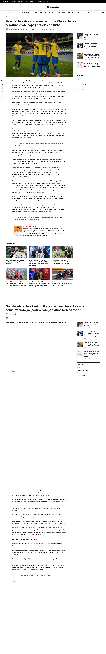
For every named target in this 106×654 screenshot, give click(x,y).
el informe (32, 534)
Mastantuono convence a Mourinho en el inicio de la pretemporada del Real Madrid (61, 261)
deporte (33, 29)
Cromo (14, 546)
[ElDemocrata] (53, 6)
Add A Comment (39, 293)
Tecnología (62, 12)
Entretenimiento (79, 12)
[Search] (101, 12)
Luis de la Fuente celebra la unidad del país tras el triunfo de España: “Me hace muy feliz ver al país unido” (39, 284)
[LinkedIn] (2, 91)
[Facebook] (2, 84)
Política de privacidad (82, 84)
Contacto (89, 12)
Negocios (47, 12)
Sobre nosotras (81, 89)
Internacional (38, 12)
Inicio (16, 12)
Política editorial (81, 87)
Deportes (70, 12)
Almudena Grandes (14, 29)
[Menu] (103, 12)
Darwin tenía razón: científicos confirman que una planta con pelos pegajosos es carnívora (30, 1)
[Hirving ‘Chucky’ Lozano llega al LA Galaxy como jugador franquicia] (16, 252)
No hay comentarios (42, 29)
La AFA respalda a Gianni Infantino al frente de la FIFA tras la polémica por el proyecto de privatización (39, 262)
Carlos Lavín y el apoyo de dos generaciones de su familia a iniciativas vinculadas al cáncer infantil (92, 66)
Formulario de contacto (83, 82)
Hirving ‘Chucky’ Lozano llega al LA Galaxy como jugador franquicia (16, 261)
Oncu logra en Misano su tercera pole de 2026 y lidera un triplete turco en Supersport (62, 283)
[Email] (2, 98)
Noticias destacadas (26, 12)
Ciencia (54, 12)
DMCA (78, 79)
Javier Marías (13, 318)
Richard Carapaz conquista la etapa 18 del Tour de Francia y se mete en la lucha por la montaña (16, 283)
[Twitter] (2, 88)
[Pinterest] (2, 95)
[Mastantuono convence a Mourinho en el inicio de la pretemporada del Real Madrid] (62, 252)
